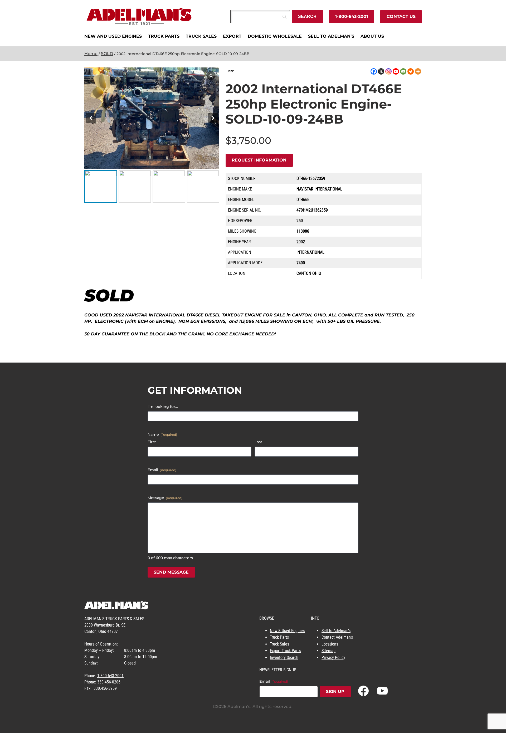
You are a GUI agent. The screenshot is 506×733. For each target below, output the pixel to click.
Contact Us (401, 16)
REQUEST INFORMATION (259, 160)
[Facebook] (374, 71)
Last (258, 441)
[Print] (410, 71)
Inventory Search (284, 657)
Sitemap (328, 650)
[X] (381, 71)
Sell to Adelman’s (336, 630)
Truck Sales (279, 644)
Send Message (171, 572)
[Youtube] (396, 71)
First (152, 441)
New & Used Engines (287, 630)
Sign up (335, 691)
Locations (330, 644)
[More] (418, 71)
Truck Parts (279, 637)
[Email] (403, 71)
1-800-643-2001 (351, 16)
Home (91, 53)
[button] (213, 118)
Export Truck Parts (285, 650)
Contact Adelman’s (337, 637)
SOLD (107, 53)
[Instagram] (388, 71)
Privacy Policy (333, 657)
